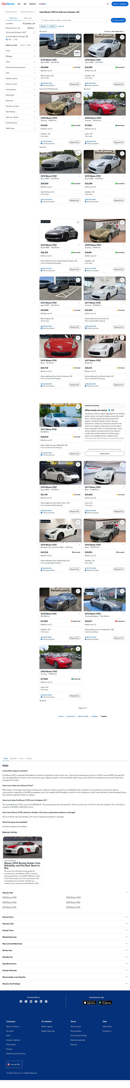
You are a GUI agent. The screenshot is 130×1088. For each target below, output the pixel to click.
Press (8, 1035)
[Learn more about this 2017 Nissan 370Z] (123, 303)
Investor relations (13, 1040)
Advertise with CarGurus (16, 1053)
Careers (9, 1049)
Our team (10, 1031)
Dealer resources (48, 1031)
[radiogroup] (20, 38)
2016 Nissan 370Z (73, 907)
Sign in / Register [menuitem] (120, 4)
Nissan (43, 26)
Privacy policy (75, 1031)
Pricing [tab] (28, 758)
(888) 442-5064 (90, 510)
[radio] (7, 39)
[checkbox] (34, 32)
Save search (119, 20)
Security (73, 1044)
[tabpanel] (65, 796)
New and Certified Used (12, 944)
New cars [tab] (28, 18)
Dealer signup (46, 1026)
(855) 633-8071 (46, 510)
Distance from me (13, 28)
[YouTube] (31, 1002)
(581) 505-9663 (46, 637)
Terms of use (75, 1026)
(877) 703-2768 (46, 141)
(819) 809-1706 (46, 568)
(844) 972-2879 (90, 141)
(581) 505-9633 (90, 83)
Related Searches (9, 937)
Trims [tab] (21, 758)
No (16, 39)
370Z (52, 26)
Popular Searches (9, 970)
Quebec (95, 716)
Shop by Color (8, 924)
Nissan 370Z (83, 716)
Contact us (106, 1031)
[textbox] (114, 31)
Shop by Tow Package (11, 984)
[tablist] (20, 18)
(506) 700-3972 (90, 637)
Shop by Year (7, 893)
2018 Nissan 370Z (73, 902)
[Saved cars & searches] (108, 4)
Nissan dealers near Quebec (14, 977)
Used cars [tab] (13, 18)
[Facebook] (21, 1002)
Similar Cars (7, 950)
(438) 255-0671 (90, 384)
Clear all (61, 26)
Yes (10, 39)
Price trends (11, 1044)
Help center (107, 1026)
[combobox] (27, 11)
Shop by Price (8, 917)
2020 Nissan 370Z (73, 897)
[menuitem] (19, 4)
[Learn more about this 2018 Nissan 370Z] (79, 614)
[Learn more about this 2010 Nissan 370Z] (123, 545)
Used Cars (71, 716)
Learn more (104, 453)
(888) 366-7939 (46, 83)
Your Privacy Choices (78, 1035)
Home (61, 716)
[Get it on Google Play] (105, 1002)
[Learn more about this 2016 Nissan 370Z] (79, 360)
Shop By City (7, 957)
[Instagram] (36, 1002)
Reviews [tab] (13, 758)
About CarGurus (12, 1026)
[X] (26, 1002)
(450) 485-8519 (46, 384)
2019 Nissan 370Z (9, 902)
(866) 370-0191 (46, 268)
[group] (82, 26)
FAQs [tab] (6, 758)
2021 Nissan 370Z (9, 897)
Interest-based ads (77, 1040)
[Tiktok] (46, 1002)
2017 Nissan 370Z (9, 907)
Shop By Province (9, 964)
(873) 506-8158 (46, 453)
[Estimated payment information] (51, 70)
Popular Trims (8, 930)
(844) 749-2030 (46, 199)
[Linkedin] (41, 1002)
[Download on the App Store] (89, 1002)
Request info (74, 84)
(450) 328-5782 (90, 326)
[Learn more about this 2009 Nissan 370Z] (79, 118)
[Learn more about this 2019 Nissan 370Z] (79, 60)
